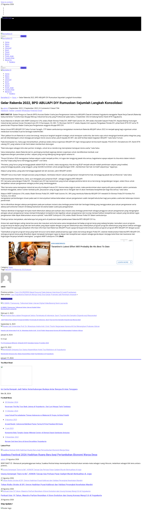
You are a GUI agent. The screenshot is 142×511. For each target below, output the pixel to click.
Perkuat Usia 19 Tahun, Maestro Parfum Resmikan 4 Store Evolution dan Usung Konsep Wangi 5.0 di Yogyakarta (51, 495)
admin (5, 108)
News (7, 44)
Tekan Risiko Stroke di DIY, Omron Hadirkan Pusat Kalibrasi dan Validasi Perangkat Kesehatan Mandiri (47, 484)
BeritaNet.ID (5, 98)
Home (7, 42)
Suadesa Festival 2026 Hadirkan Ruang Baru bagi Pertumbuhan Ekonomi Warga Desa (49, 454)
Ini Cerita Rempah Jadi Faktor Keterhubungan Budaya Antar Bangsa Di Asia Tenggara (39, 389)
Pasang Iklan (9, 58)
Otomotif (8, 48)
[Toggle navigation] (13, 18)
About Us (8, 60)
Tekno (7, 46)
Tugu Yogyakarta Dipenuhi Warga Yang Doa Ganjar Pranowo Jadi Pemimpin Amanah (43, 294)
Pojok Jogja (9, 56)
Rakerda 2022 (20, 269)
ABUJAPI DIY (10, 269)
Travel (7, 52)
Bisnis (7, 54)
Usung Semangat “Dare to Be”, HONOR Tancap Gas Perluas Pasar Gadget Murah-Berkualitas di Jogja (46, 474)
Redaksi (12, 62)
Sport (7, 50)
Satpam (28, 269)
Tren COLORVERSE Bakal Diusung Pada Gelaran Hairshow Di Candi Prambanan (45, 292)
